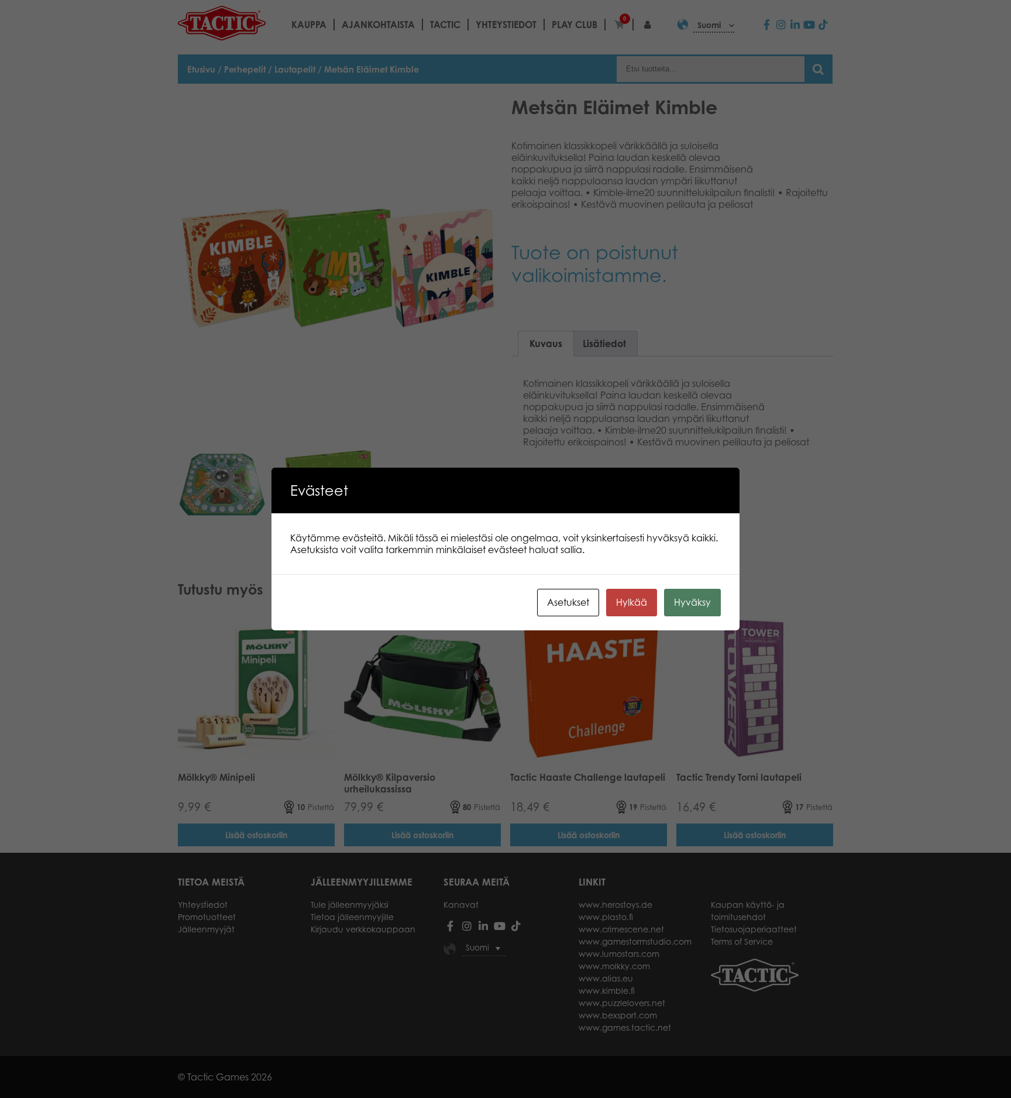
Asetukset (568, 602)
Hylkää (631, 602)
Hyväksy (692, 602)
